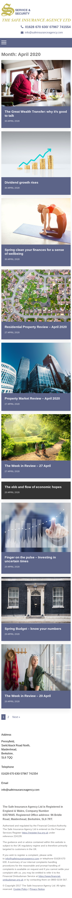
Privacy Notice (37, 889)
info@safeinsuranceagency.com (44, 32)
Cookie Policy (20, 889)
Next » (16, 717)
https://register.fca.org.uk (35, 832)
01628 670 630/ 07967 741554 (48, 27)
